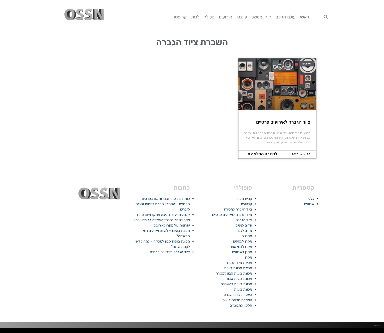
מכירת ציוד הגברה (239, 263)
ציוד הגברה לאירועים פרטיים (283, 122)
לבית (195, 17)
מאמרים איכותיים (362, 331)
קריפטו (180, 17)
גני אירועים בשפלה (334, 331)
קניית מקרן (244, 199)
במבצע (309, 331)
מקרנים (247, 236)
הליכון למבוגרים (241, 305)
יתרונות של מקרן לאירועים (171, 225)
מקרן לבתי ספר (241, 247)
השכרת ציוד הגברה (238, 295)
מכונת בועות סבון (239, 279)
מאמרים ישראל (325, 331)
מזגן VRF (273, 331)
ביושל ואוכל (358, 331)
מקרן (248, 257)
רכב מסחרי (320, 331)
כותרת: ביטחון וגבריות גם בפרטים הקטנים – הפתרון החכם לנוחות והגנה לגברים (163, 204)
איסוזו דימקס (277, 331)
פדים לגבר (244, 231)
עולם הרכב (286, 17)
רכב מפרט (329, 331)
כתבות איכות (348, 331)
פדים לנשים (243, 225)
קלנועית (246, 204)
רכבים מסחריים (269, 331)
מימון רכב (300, 331)
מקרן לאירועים (242, 252)
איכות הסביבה (313, 331)
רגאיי (307, 331)
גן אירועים (285, 331)
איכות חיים (367, 331)
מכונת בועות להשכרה (236, 284)
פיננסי (241, 17)
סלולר (209, 17)
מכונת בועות (243, 289)
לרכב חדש (344, 331)
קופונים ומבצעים (376, 331)
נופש (288, 331)
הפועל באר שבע (381, 331)
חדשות (317, 331)
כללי (311, 199)
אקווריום (304, 331)
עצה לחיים (297, 331)
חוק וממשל (261, 17)
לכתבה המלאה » (262, 153)
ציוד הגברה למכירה (238, 209)
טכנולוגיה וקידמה (340, 331)
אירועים (225, 17)
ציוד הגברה (244, 220)
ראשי (304, 17)
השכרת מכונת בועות (237, 300)
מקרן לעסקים (242, 241)
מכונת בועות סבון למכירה (234, 273)
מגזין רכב (371, 331)
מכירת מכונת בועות (238, 268)
